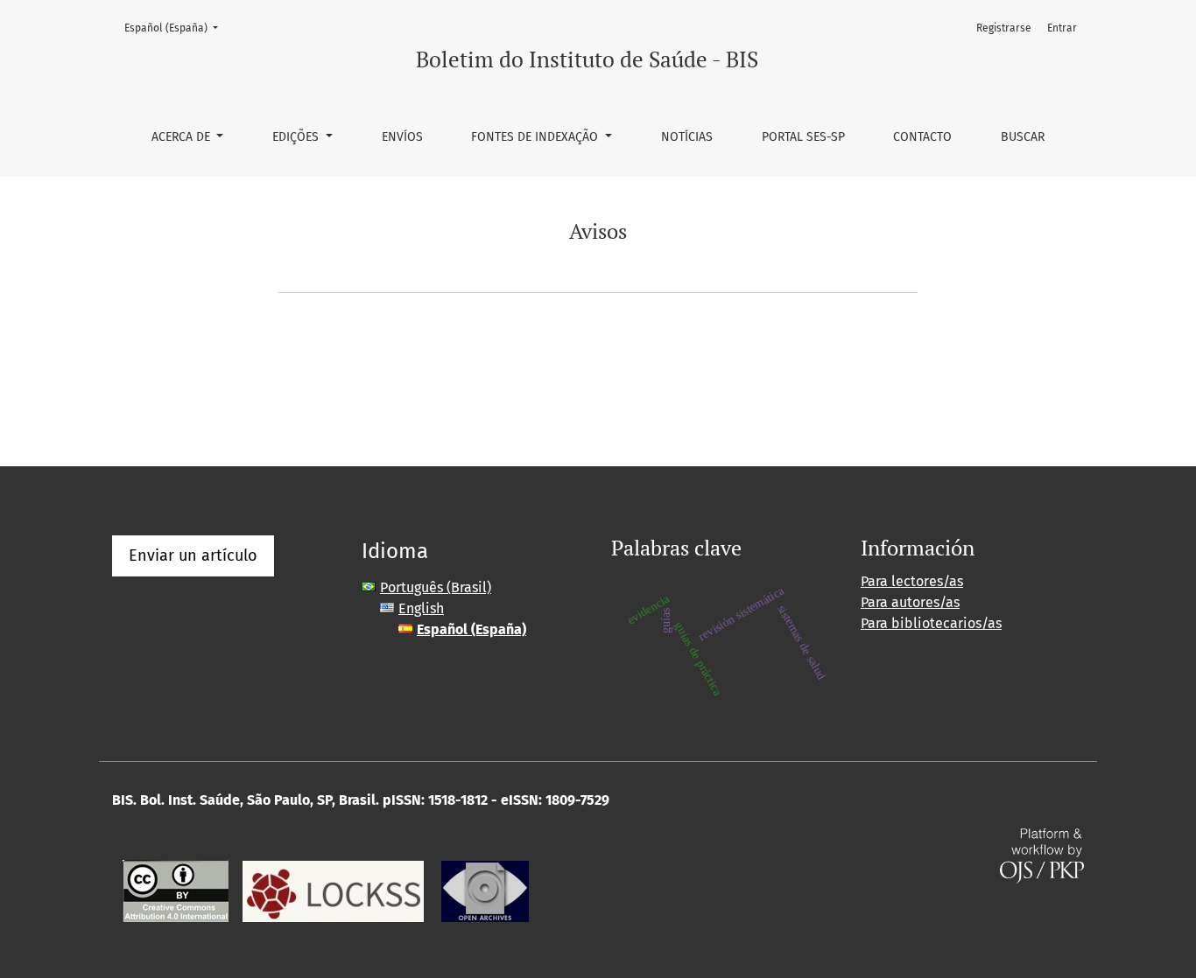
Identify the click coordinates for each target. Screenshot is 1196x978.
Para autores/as (910, 602)
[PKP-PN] (333, 890)
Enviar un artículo (193, 555)
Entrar (1062, 28)
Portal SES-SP (803, 136)
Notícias (687, 136)
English (421, 608)
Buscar (1023, 136)
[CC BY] (176, 890)
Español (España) (176, 27)
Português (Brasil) (435, 587)
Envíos (402, 136)
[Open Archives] (485, 890)
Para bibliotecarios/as (931, 623)
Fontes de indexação (536, 136)
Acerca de (182, 136)
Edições (297, 136)
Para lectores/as (912, 581)
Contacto (922, 136)
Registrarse (1003, 28)
